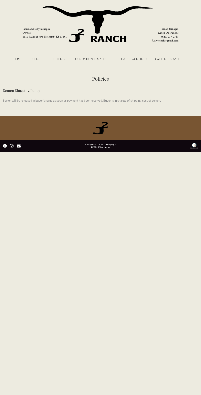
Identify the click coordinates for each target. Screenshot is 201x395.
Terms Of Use (104, 144)
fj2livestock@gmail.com (165, 40)
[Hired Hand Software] (194, 146)
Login (113, 144)
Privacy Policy (90, 144)
